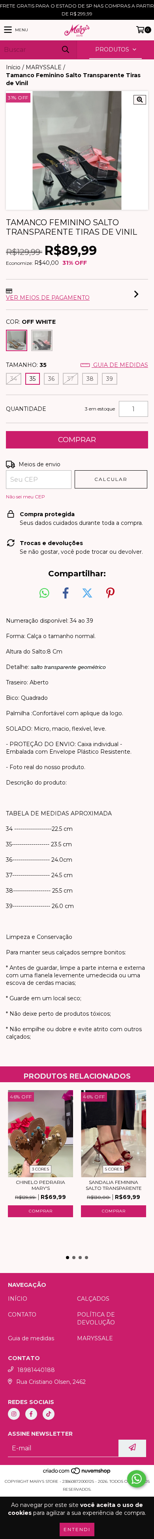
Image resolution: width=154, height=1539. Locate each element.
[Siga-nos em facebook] (31, 1414)
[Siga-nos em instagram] (14, 1414)
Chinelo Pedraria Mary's (40, 1185)
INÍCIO (17, 1298)
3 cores (40, 1169)
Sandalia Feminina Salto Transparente (114, 1185)
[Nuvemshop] (77, 1473)
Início (13, 67)
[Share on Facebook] (65, 593)
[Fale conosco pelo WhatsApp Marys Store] (136, 1479)
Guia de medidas (120, 365)
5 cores (113, 1169)
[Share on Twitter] (87, 593)
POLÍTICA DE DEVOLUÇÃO (96, 1318)
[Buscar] (65, 50)
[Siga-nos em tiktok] (48, 1414)
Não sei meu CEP (25, 497)
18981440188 (36, 1370)
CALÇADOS (93, 1298)
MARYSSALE (44, 67)
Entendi (77, 1529)
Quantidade (26, 408)
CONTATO (22, 1314)
